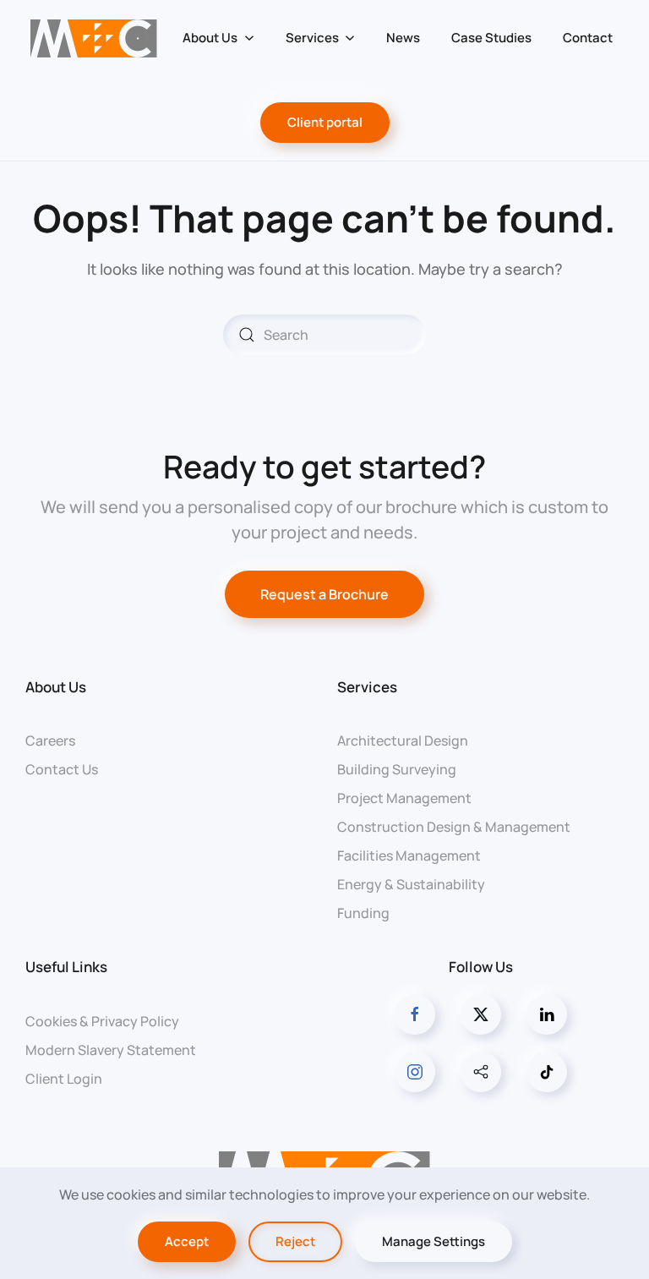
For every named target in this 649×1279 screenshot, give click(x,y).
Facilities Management (409, 855)
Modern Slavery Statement (110, 1050)
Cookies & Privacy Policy (102, 1021)
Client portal (325, 122)
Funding (363, 913)
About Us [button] (210, 37)
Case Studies (491, 37)
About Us (55, 687)
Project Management (404, 798)
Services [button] (312, 37)
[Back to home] (94, 38)
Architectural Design (402, 740)
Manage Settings (433, 1241)
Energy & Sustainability (411, 884)
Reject (295, 1241)
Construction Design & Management (453, 826)
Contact (588, 37)
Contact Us (61, 769)
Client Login (63, 1078)
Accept (187, 1241)
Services (367, 687)
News (403, 37)
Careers (50, 740)
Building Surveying (396, 769)
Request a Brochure (324, 594)
